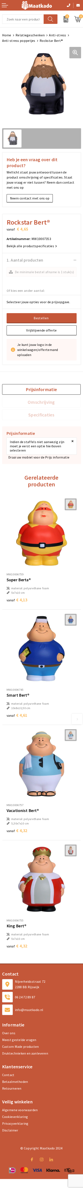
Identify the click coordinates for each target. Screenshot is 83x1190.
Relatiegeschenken (30, 35)
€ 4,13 (17, 599)
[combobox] (23, 19)
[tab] (41, 389)
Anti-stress (57, 35)
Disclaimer (10, 1130)
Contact (8, 1075)
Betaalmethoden (15, 1081)
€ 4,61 (17, 715)
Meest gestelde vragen (19, 1040)
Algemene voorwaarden (20, 1110)
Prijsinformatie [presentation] (41, 389)
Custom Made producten (20, 1046)
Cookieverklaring (15, 1117)
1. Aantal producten (25, 260)
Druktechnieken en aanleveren (25, 1053)
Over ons (8, 1033)
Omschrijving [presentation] (41, 402)
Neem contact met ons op (30, 198)
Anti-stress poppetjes (18, 40)
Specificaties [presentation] (41, 415)
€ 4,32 (17, 830)
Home (6, 35)
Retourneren (11, 1088)
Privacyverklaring (15, 1123)
